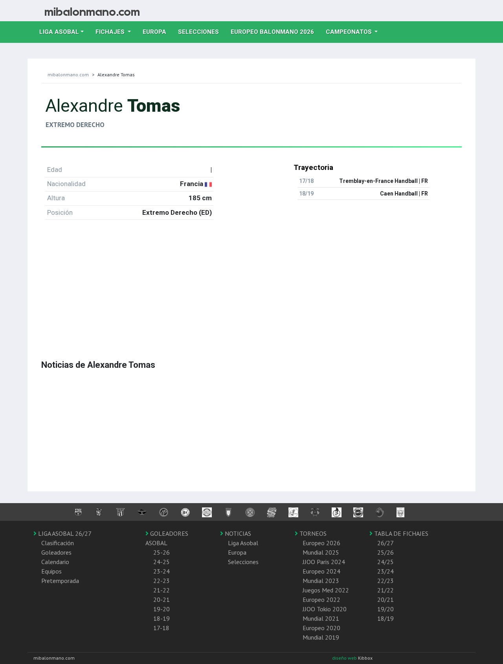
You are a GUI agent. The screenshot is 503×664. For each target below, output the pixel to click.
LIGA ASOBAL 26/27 (64, 533)
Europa (157, 31)
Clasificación (57, 543)
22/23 (385, 581)
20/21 (385, 599)
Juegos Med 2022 (326, 590)
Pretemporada (60, 581)
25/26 (385, 552)
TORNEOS (312, 533)
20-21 (161, 599)
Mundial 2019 (321, 637)
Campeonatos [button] (349, 31)
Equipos (51, 571)
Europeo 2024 (321, 571)
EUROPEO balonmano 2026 (275, 31)
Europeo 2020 (321, 628)
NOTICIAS (237, 533)
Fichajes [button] (110, 31)
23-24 (161, 571)
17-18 (161, 628)
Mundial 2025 (321, 552)
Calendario (55, 562)
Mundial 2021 (321, 618)
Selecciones (201, 31)
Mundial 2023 (321, 581)
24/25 (385, 562)
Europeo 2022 (321, 599)
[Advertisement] (251, 281)
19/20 (385, 609)
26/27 (385, 543)
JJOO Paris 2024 (324, 562)
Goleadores (56, 552)
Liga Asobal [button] (59, 31)
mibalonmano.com (68, 74)
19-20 (161, 609)
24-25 (161, 562)
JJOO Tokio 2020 (325, 609)
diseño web (345, 658)
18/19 (385, 618)
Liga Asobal (243, 543)
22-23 (161, 581)
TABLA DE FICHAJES (400, 533)
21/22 (385, 590)
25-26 (161, 552)
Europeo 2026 (321, 543)
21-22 (161, 590)
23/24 (385, 571)
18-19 (161, 618)
